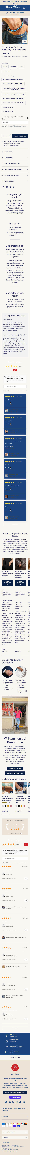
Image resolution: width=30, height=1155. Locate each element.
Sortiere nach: (14, 390)
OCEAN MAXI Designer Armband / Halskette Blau (7, 798)
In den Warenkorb (20, 136)
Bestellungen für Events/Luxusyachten (10, 1149)
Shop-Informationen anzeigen (11, 145)
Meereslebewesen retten (19, 1146)
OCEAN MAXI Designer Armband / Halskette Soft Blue (20, 799)
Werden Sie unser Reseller (7, 1148)
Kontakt (15, 1151)
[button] (27, 8)
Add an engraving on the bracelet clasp (12, 118)
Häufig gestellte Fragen (7, 1151)
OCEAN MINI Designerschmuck (7, 682)
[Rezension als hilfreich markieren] (26, 878)
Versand (9, 56)
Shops (8, 1145)
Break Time (7, 1142)
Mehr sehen (15, 536)
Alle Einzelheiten (7, 583)
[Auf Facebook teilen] (10, 187)
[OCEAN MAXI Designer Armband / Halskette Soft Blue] (21, 788)
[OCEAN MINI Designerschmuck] (7, 672)
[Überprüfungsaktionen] (24, 396)
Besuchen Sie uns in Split (15, 773)
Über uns (4, 1145)
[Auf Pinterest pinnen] (13, 187)
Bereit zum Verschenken (7, 1146)
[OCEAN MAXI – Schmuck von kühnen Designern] (21, 672)
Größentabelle (15, 1145)
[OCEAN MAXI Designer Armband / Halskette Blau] (7, 788)
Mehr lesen (19, 307)
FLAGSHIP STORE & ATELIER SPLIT (15, 1092)
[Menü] (2, 8)
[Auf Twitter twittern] (7, 187)
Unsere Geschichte (15, 768)
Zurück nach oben (15, 1057)
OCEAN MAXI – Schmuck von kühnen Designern (21, 683)
